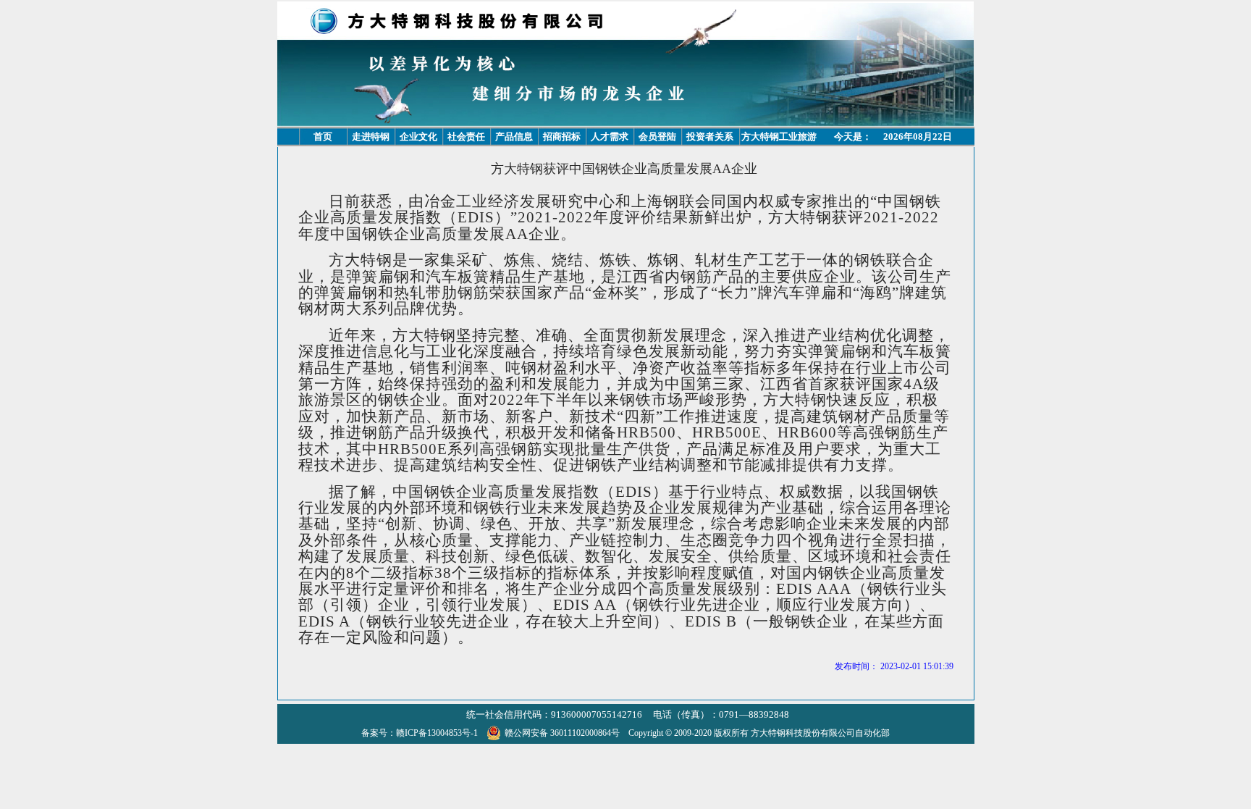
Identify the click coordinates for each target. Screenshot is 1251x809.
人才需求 (609, 136)
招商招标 (562, 136)
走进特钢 (370, 136)
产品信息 (514, 136)
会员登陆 (657, 136)
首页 (322, 136)
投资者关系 (709, 136)
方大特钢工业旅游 (779, 136)
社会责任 (466, 136)
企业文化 (418, 136)
